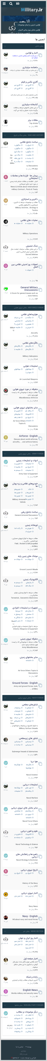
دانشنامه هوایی (28, 421)
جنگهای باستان (17, 148)
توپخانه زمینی (31, 525)
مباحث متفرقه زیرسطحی (17, 745)
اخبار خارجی (17, 896)
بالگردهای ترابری (17, 346)
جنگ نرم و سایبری (17, 155)
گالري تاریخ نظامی (17, 88)
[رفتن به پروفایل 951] (6, 247)
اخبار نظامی (28, 941)
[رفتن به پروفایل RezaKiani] (6, 177)
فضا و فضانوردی (17, 417)
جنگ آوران (17, 152)
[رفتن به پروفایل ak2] (6, 121)
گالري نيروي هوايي (28, 85)
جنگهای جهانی (17, 145)
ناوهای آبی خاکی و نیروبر (28, 721)
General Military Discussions (29, 289)
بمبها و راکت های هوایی (28, 372)
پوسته (29, 1047)
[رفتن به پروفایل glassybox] (6, 894)
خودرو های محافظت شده (28, 499)
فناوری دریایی (17, 834)
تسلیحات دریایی (30, 785)
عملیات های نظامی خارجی (17, 223)
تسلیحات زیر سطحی (17, 791)
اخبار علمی (17, 945)
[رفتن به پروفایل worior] (6, 143)
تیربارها (17, 611)
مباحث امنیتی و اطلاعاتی (17, 1022)
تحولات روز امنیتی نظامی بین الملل (24, 266)
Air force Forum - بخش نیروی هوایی (28, 307)
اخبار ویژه (28, 948)
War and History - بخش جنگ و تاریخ (28, 135)
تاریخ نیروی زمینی (28, 467)
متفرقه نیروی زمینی (29, 639)
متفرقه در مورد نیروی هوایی (25, 389)
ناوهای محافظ (28, 711)
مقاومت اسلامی (28, 155)
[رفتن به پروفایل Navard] (6, 221)
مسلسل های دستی (28, 614)
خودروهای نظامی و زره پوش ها (25, 485)
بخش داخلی (39, 46)
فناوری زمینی (17, 464)
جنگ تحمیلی (32, 246)
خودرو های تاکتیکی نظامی (17, 496)
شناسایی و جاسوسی (17, 321)
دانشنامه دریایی (17, 814)
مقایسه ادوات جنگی (17, 467)
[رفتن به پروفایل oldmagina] (6, 960)
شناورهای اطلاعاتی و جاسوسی (17, 721)
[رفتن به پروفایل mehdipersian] (6, 462)
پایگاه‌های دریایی (28, 811)
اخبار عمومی (17, 941)
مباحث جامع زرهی (29, 512)
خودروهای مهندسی (17, 489)
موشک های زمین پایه (28, 556)
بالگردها (28, 765)
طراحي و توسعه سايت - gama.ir (23, 1058)
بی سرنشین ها (17, 318)
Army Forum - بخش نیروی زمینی (30, 454)
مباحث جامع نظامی (29, 142)
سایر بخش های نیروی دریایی (24, 808)
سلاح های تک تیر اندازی (28, 618)
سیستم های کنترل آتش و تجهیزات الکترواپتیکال (17, 586)
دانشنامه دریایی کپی (28, 818)
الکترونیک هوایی (28, 414)
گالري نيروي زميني (17, 85)
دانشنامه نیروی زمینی (28, 660)
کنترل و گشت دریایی (17, 324)
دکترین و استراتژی (29, 199)
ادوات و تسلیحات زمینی (27, 460)
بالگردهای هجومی (28, 346)
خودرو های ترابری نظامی (17, 493)
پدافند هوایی (28, 411)
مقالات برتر (33, 120)
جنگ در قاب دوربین (17, 162)
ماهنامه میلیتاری (30, 67)
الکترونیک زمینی (30, 579)
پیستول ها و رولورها (17, 614)
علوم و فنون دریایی (29, 831)
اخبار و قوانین (32, 53)
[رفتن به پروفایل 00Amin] (6, 991)
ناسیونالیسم (17, 1018)
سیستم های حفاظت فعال (17, 470)
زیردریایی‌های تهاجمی (17, 741)
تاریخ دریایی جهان (17, 873)
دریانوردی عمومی (28, 837)
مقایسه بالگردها (17, 349)
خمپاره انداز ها (28, 532)
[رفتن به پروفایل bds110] (6, 740)
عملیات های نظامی (29, 220)
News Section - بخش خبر (33, 931)
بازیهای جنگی (28, 1025)
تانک (29, 489)
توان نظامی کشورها (17, 158)
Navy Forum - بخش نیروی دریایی (30, 698)
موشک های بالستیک (28, 559)
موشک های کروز (17, 559)
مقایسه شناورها (17, 714)
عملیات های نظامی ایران (28, 223)
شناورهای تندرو (28, 714)
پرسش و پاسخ (17, 1028)
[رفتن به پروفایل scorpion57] (6, 289)
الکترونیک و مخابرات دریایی (28, 834)
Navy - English (30, 916)
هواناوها (28, 768)
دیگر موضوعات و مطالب (27, 1012)
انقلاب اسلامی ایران (28, 1015)
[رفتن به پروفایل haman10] (6, 917)
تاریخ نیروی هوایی (28, 417)
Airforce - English (28, 436)
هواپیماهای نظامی (29, 314)
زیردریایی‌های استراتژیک (28, 741)
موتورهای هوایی (17, 414)
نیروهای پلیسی (28, 1022)
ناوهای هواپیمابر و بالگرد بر (28, 708)
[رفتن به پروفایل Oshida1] (6, 266)
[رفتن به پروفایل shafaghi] (6, 390)
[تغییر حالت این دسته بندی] (5, 46)
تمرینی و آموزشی (28, 327)
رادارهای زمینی (28, 583)
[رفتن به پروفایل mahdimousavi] (6, 978)
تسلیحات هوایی (30, 366)
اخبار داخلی (28, 896)
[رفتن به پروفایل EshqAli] (6, 69)
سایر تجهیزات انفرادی (17, 621)
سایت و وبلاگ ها (28, 1028)
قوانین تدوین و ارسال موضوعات (29, 25)
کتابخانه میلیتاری (30, 104)
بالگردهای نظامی (30, 343)
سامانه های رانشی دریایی (17, 837)
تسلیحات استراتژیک (28, 162)
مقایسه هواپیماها (17, 327)
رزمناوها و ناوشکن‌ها (17, 708)
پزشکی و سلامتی (28, 1031)
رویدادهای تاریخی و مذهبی (28, 1018)
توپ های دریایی (28, 788)
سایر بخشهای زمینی (29, 657)
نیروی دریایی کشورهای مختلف (28, 814)
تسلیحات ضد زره (28, 470)
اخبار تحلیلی (28, 945)
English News (30, 990)
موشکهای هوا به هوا (28, 369)
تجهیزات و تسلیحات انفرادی (25, 608)
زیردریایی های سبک (28, 745)
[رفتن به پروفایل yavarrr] (6, 437)
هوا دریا (34, 761)
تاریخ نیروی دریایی (29, 870)
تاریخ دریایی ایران (28, 873)
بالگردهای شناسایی (28, 349)
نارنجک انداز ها (28, 621)
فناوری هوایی (17, 411)
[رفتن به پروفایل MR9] (6, 54)
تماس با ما (19, 1047)
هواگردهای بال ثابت (17, 765)
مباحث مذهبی (17, 1015)
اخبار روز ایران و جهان (28, 938)
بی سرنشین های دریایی (17, 718)
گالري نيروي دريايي (28, 88)
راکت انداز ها (17, 528)
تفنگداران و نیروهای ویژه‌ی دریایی (17, 811)
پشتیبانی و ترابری (28, 321)
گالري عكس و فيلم (29, 82)
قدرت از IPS (23, 1054)
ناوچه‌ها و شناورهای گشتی (17, 711)
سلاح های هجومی (28, 611)
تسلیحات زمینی (28, 464)
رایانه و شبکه (32, 977)
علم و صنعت (17, 1025)
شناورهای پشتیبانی (28, 718)
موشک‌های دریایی (17, 788)
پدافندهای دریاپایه (28, 791)
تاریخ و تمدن (28, 145)
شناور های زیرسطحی (28, 738)
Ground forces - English (25, 683)
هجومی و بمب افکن (28, 324)
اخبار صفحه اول (31, 959)
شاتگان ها (17, 618)
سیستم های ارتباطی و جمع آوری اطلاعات (17, 583)
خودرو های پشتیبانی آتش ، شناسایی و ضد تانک (28, 496)
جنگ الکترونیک (28, 586)
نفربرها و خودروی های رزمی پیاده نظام (28, 493)
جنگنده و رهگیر (28, 318)
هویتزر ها (28, 528)
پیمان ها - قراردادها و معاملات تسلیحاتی (24, 177)
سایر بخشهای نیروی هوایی (26, 408)
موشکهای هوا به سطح (17, 369)
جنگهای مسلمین (28, 152)
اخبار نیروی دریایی (29, 893)
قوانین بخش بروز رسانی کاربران (29, 30)
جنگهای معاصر (28, 148)
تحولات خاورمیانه (28, 270)
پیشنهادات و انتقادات (17, 1031)
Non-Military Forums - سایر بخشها (29, 1005)
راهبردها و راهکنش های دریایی (27, 856)
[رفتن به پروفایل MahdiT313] (6, 200)
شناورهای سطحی (30, 704)
